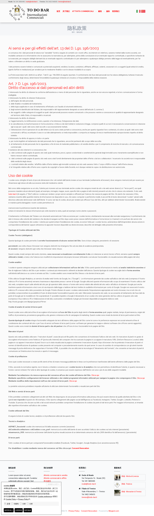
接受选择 (27, 510)
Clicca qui (95, 375)
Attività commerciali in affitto (55, 478)
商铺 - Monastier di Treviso (131, 492)
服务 (108, 11)
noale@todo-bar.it (89, 484)
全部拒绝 (18, 510)
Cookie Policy (11, 499)
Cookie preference (45, 496)
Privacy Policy (74, 511)
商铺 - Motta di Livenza (130, 476)
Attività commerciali (83, 11)
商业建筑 (47, 481)
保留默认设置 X (53, 484)
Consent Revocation (80, 448)
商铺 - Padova (127, 484)
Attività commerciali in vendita (55, 475)
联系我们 (115, 11)
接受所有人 (8, 510)
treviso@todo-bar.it (89, 497)
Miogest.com (114, 511)
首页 (58, 11)
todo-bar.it (12, 194)
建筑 (100, 11)
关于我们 (66, 11)
